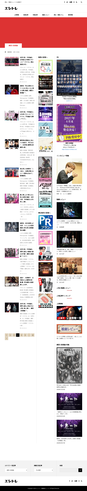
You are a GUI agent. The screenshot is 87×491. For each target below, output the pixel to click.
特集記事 (35, 15)
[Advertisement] (43, 31)
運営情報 (70, 15)
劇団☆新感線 (13, 45)
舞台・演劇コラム (58, 15)
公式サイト (69, 100)
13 (32, 335)
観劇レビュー (45, 15)
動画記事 (26, 15)
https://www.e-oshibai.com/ (69, 149)
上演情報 (16, 15)
